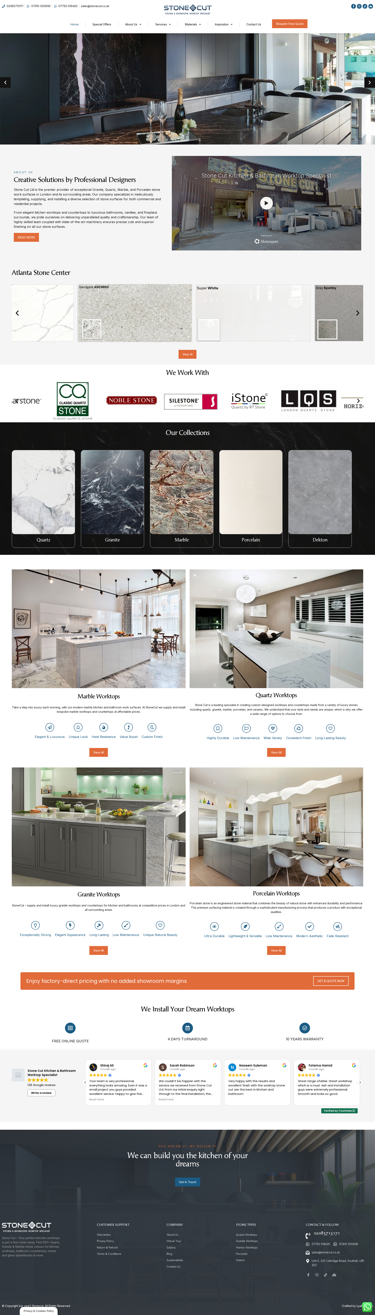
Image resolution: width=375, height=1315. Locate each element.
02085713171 (327, 1233)
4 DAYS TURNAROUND (187, 1039)
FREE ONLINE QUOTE (70, 1041)
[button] (5, 82)
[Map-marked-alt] (370, 6)
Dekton (320, 540)
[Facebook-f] (353, 6)
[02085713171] (308, 1236)
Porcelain (251, 540)
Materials (191, 24)
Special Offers (102, 24)
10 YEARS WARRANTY (305, 1039)
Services (161, 24)
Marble (182, 540)
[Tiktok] (365, 6)
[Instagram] (359, 6)
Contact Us (253, 24)
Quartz (43, 540)
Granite (112, 540)
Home (74, 24)
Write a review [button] (41, 1093)
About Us (131, 24)
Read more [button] (95, 1099)
